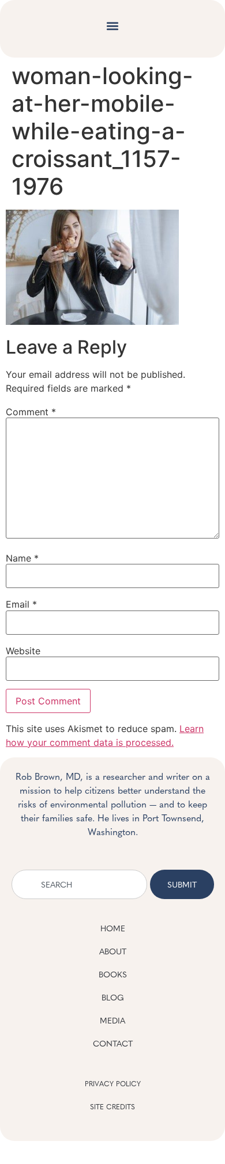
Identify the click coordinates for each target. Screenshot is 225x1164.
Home (112, 928)
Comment (31, 411)
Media (112, 1020)
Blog (113, 997)
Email (21, 604)
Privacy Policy (113, 1083)
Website (23, 650)
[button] (112, 26)
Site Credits (112, 1106)
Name (22, 558)
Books (113, 974)
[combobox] (79, 884)
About (112, 951)
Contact (113, 1043)
